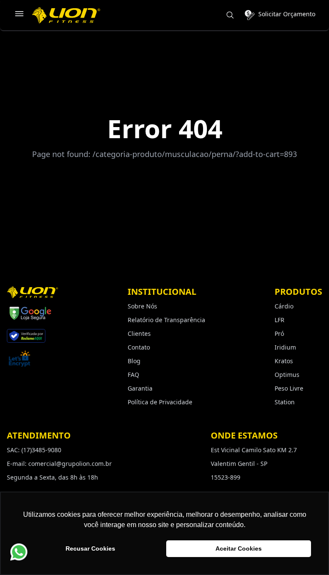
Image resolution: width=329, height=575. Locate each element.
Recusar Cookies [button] (90, 548)
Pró (279, 333)
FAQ (133, 374)
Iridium (285, 347)
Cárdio (284, 306)
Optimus (287, 374)
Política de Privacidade (160, 402)
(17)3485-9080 (41, 450)
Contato (139, 347)
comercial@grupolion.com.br (70, 463)
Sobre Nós (142, 306)
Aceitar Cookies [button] (238, 548)
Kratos (284, 361)
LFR (279, 320)
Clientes (139, 333)
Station (285, 402)
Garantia (140, 388)
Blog (134, 361)
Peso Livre (289, 388)
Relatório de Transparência (166, 320)
